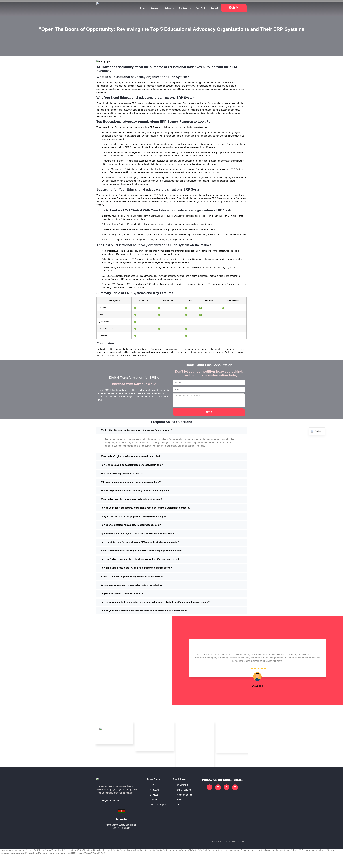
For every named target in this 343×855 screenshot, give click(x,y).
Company (155, 8)
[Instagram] (226, 787)
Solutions (169, 8)
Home (142, 8)
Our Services (185, 8)
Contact (214, 8)
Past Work (200, 8)
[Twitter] (218, 787)
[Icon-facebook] (209, 787)
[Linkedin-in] (235, 787)
